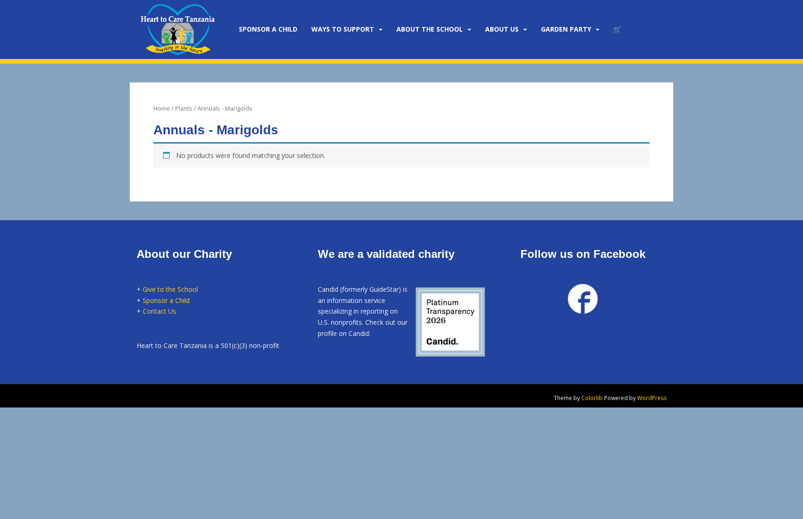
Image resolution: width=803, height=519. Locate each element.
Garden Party (566, 29)
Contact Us (159, 311)
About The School (429, 29)
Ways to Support (342, 29)
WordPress (651, 398)
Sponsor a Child (166, 300)
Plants (183, 108)
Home (161, 108)
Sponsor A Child (268, 29)
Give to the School (170, 289)
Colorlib (592, 398)
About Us (502, 29)
